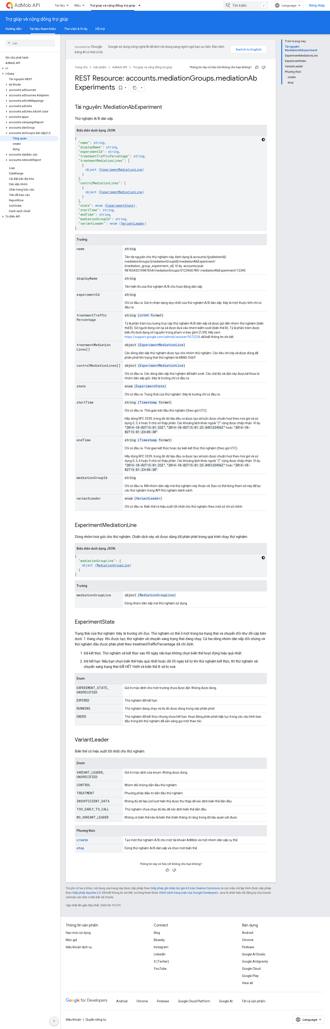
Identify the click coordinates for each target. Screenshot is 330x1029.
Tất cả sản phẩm (253, 1001)
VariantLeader (133, 223)
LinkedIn (159, 954)
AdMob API (27, 5)
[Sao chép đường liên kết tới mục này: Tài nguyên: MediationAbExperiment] (166, 107)
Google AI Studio (253, 954)
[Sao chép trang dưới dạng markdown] (135, 88)
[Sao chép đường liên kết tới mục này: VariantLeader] (113, 740)
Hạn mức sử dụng (78, 933)
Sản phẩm (99, 67)
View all (247, 983)
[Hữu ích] (256, 67)
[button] (29, 68)
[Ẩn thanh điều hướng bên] (54, 1020)
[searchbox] (30, 43)
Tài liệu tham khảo (43, 29)
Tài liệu (60, 5)
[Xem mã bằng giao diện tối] (263, 139)
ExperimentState (120, 205)
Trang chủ (81, 67)
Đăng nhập (317, 5)
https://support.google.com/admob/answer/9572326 (162, 337)
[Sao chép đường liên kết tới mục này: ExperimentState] (119, 622)
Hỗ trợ (100, 29)
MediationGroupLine (113, 565)
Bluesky (159, 940)
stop (80, 848)
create (82, 840)
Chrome (247, 940)
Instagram (161, 947)
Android (247, 933)
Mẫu (77, 5)
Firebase (248, 947)
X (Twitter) (161, 961)
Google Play (250, 976)
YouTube (160, 968)
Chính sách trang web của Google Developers (188, 892)
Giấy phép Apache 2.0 (86, 892)
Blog (157, 933)
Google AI (226, 1001)
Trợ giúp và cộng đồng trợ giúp (112, 5)
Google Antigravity (255, 961)
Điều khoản (73, 1019)
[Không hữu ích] (263, 67)
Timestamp (148, 402)
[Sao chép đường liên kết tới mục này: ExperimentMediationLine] (141, 525)
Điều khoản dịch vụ (79, 947)
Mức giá (71, 940)
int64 (144, 315)
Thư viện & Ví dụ (75, 29)
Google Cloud (251, 968)
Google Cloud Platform (194, 1001)
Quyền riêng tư (96, 1019)
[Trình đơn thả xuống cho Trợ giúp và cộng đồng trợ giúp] (140, 5)
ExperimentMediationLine (121, 169)
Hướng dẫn (13, 29)
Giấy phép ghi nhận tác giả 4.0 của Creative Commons (185, 888)
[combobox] (245, 5)
